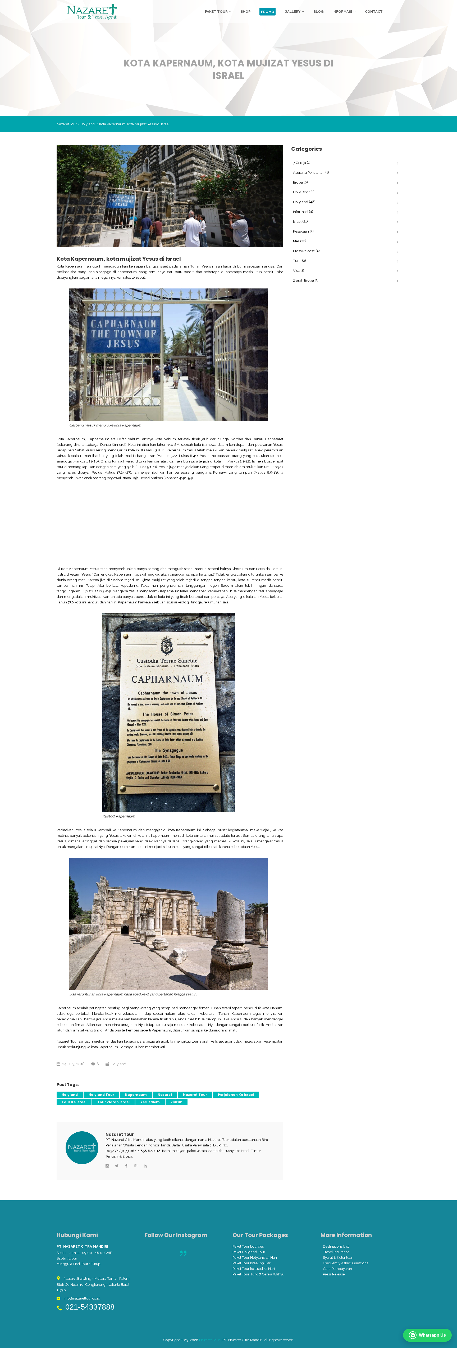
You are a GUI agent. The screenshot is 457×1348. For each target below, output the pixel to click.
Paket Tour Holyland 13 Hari (254, 1257)
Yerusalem (150, 1102)
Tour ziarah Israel (113, 1102)
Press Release (304, 251)
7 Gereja (299, 163)
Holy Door (301, 192)
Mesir (297, 241)
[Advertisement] (170, 523)
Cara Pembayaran (337, 1268)
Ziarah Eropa (303, 280)
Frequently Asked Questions (345, 1263)
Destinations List (336, 1246)
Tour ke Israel (74, 1102)
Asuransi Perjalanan (309, 172)
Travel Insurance (336, 1252)
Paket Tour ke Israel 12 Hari (253, 1268)
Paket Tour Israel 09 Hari (251, 1263)
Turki (297, 261)
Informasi (300, 212)
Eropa (298, 182)
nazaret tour (195, 1094)
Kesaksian (301, 231)
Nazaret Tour (67, 124)
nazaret (165, 1094)
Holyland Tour (101, 1094)
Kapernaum (136, 1094)
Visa (296, 270)
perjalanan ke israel (236, 1094)
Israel (297, 221)
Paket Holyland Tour (248, 1252)
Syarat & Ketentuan (338, 1257)
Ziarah (176, 1102)
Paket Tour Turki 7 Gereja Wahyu (258, 1274)
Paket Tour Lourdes (248, 1246)
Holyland (87, 124)
